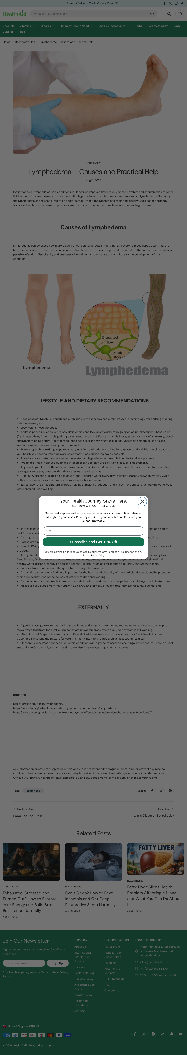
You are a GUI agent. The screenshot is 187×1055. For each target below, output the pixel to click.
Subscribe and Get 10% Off (93, 542)
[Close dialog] (142, 501)
